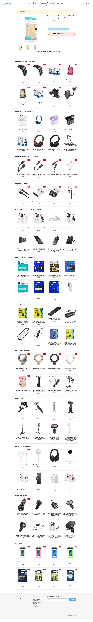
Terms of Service (36, 606)
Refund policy (35, 607)
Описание (50, 39)
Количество (50, 23)
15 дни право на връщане (37, 597)
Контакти (34, 604)
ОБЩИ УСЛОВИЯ (36, 600)
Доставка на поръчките (37, 599)
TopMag (72, 615)
